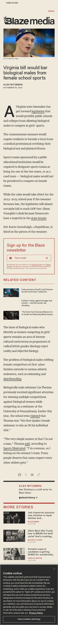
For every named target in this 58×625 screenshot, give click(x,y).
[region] (29, 594)
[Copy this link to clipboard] (38, 474)
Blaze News (33, 522)
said (27, 443)
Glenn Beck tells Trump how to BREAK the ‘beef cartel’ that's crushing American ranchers (40, 534)
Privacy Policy (37, 265)
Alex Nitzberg (13, 85)
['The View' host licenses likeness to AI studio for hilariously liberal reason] (11, 315)
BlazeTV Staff (35, 540)
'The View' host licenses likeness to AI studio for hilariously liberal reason (37, 313)
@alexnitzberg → (28, 498)
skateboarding (12, 379)
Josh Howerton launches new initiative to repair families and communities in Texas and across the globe (41, 516)
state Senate (38, 218)
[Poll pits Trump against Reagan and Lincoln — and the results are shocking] (11, 303)
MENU (51, 11)
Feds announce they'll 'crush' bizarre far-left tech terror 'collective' (37, 291)
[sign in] (2, 3)
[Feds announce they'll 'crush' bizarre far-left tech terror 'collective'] (11, 292)
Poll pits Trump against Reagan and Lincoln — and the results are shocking (36, 303)
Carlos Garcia (35, 558)
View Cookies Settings (29, 619)
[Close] (54, 568)
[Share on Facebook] (19, 474)
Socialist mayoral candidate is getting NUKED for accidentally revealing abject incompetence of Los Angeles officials (40, 552)
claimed (35, 416)
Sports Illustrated (14, 448)
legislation (38, 111)
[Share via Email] (32, 474)
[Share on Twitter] (26, 474)
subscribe (12, 3)
